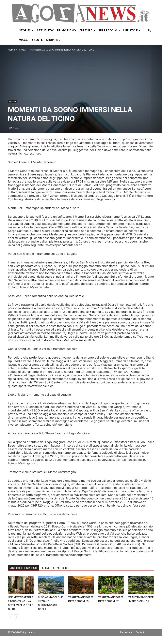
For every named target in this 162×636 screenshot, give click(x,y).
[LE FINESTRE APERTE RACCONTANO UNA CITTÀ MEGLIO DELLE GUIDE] (21, 585)
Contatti (140, 632)
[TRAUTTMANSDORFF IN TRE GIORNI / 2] (111, 585)
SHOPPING (53, 40)
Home (11, 49)
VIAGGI (23, 40)
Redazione (126, 632)
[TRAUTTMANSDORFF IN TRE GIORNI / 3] (81, 585)
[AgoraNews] (81, 13)
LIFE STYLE (130, 30)
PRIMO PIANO (66, 30)
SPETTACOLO (108, 30)
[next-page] (16, 616)
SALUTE (37, 40)
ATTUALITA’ (45, 30)
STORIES (25, 30)
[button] (149, 30)
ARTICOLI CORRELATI (23, 568)
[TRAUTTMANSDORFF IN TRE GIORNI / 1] (141, 585)
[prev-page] (10, 616)
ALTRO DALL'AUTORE (55, 568)
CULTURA (85, 30)
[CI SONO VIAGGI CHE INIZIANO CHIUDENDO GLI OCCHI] (51, 585)
